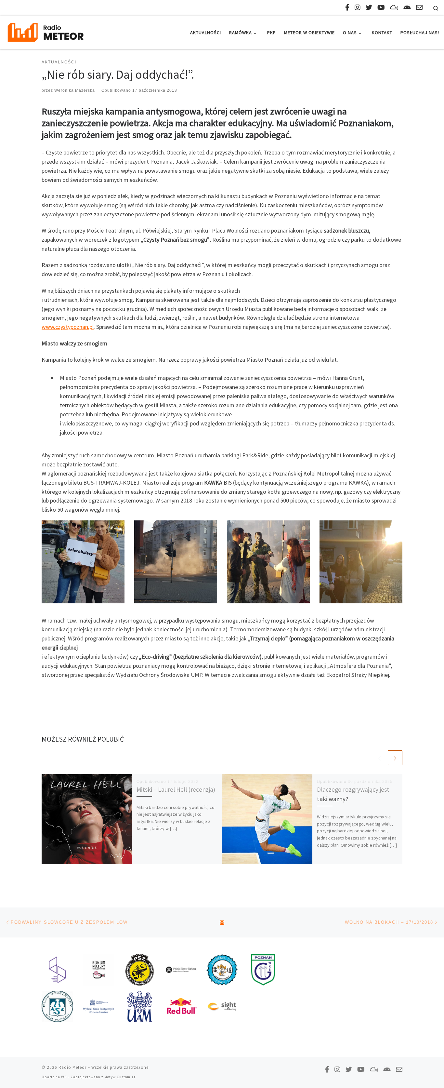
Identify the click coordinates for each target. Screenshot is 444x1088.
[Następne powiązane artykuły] (395, 757)
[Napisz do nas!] (419, 7)
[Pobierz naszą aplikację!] (407, 7)
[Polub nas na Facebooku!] (347, 7)
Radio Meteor (72, 1067)
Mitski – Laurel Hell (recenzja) (176, 789)
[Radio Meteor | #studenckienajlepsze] (45, 31)
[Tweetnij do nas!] (369, 7)
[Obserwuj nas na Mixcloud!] (394, 7)
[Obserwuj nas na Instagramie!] (357, 7)
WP (64, 1077)
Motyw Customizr (120, 1077)
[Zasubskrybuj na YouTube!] (381, 7)
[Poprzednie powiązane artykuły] (379, 757)
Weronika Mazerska (74, 90)
